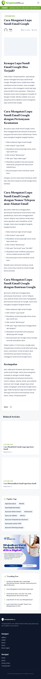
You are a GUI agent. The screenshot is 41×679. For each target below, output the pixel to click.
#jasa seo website (11, 515)
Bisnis (3, 645)
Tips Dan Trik (10, 16)
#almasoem (28, 511)
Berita (3, 643)
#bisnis (22, 515)
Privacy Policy (6, 663)
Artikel (3, 640)
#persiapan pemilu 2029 (13, 523)
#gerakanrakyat (10, 504)
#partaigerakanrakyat (12, 507)
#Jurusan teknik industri (13, 511)
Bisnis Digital (6, 648)
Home (3, 658)
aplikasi (4, 637)
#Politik (21, 504)
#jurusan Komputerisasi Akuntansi (16, 519)
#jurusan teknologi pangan (14, 527)
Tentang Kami (6, 666)
